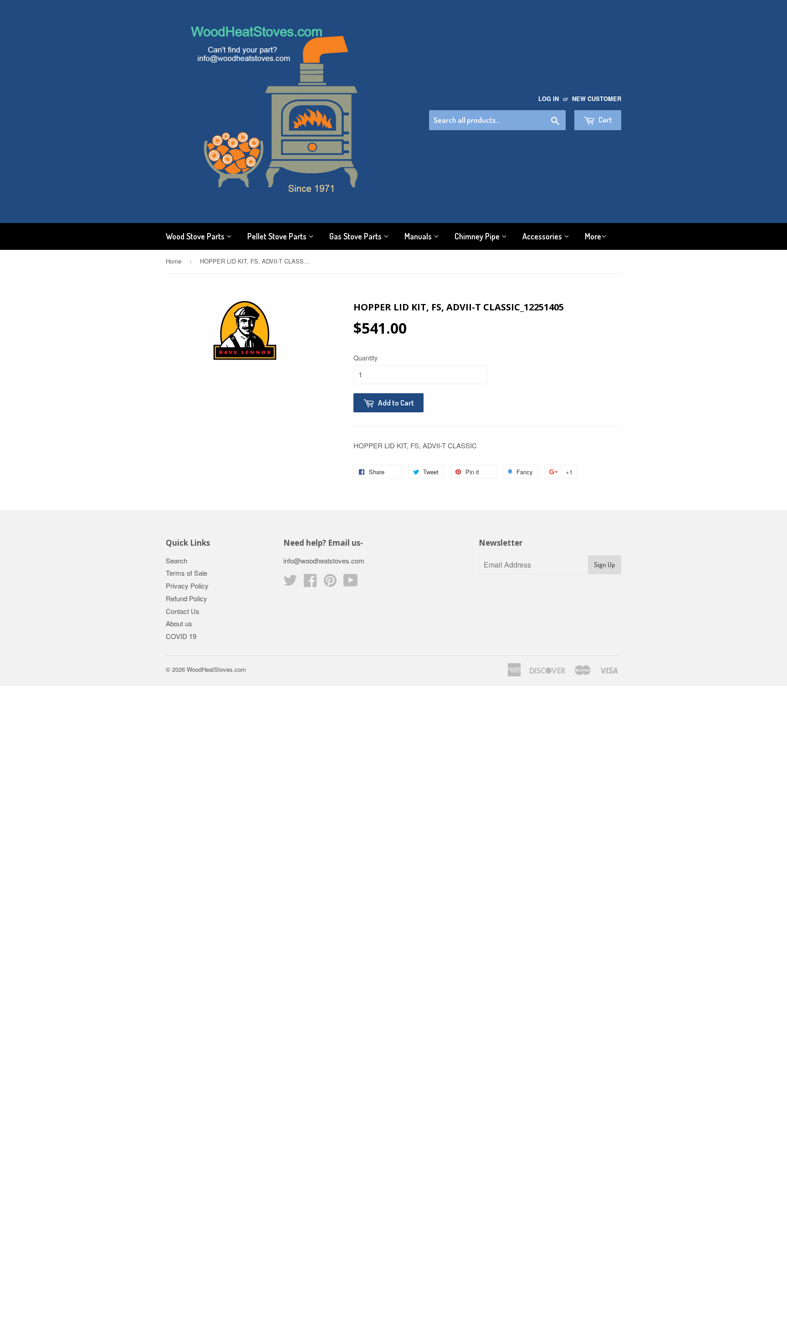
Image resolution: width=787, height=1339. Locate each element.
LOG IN (548, 99)
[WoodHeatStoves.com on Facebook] (310, 583)
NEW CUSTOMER (596, 99)
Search (176, 560)
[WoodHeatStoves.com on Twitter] (290, 583)
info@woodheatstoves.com (323, 560)
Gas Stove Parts (356, 236)
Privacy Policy (187, 585)
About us (179, 623)
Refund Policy (186, 598)
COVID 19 (181, 636)
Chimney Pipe (478, 236)
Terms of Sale (186, 573)
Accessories (543, 236)
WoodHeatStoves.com (216, 669)
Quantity (365, 357)
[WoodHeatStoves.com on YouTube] (350, 583)
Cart (604, 119)
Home (173, 261)
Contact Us (182, 611)
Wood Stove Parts (196, 236)
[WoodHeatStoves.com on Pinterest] (330, 583)
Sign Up (604, 564)
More (593, 236)
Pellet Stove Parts (277, 236)
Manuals (419, 236)
